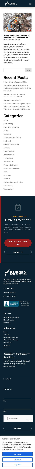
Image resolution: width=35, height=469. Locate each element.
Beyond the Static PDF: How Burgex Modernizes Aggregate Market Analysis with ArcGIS (17, 88)
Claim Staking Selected (11, 127)
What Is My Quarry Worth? (12, 100)
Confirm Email (8, 389)
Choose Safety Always (10, 340)
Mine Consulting (9, 155)
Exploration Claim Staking (12, 137)
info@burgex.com (9, 292)
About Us (6, 334)
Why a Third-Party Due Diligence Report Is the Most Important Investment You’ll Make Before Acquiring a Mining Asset (17, 106)
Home (5, 332)
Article (6, 120)
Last (5, 411)
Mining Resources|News (12, 168)
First (5, 401)
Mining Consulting (9, 320)
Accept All (17, 454)
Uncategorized (8, 189)
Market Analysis (9, 151)
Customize (17, 459)
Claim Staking (8, 124)
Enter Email (7, 379)
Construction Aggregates (11, 317)
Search (28, 70)
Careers (6, 348)
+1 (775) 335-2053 (10, 296)
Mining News (7, 342)
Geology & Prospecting (11, 144)
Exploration (7, 134)
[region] (17, 452)
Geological (7, 141)
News (5, 172)
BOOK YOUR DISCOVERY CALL (18, 243)
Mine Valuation (9, 162)
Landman (7, 148)
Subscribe (17, 428)
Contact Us (18, 252)
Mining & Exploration (10, 165)
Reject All (18, 465)
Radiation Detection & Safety (13, 182)
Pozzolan (7, 179)
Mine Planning (15, 39)
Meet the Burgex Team (11, 337)
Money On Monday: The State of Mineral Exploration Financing (16, 36)
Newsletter (7, 175)
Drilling (6, 131)
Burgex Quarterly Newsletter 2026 (15, 82)
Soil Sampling (8, 186)
